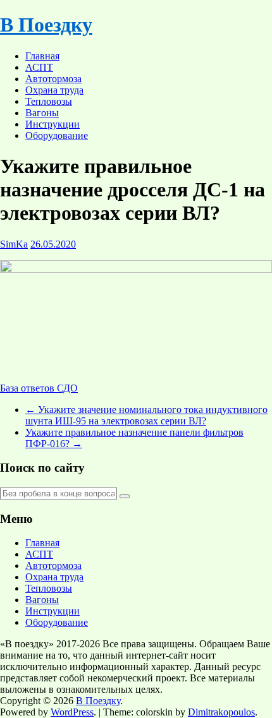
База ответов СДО (39, 388)
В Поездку (46, 24)
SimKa (14, 244)
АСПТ (39, 67)
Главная (42, 56)
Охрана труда (54, 90)
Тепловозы (48, 101)
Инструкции (52, 124)
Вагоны (42, 112)
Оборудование (56, 135)
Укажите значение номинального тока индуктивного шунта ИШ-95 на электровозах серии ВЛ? (146, 415)
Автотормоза (53, 78)
